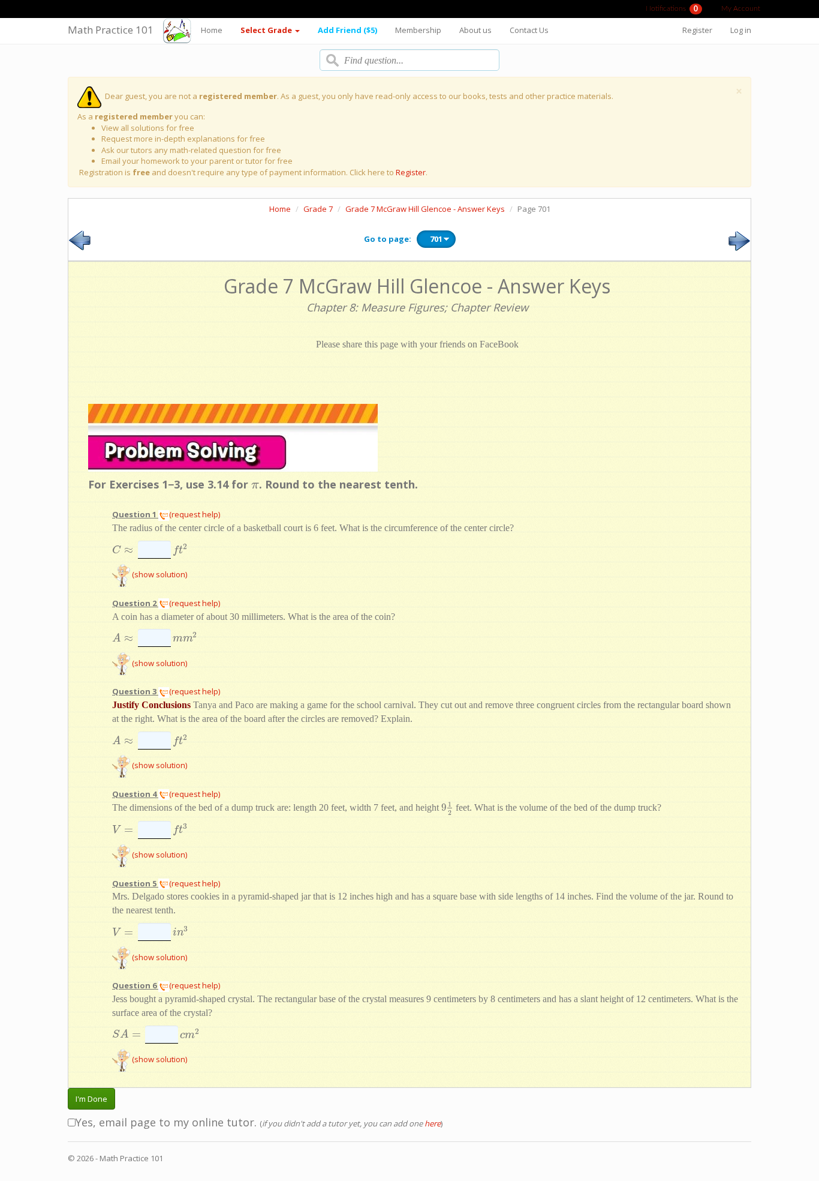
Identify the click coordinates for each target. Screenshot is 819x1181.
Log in (740, 30)
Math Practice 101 (110, 30)
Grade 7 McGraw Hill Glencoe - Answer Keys (425, 208)
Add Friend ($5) (347, 30)
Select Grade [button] (267, 30)
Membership (418, 30)
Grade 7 (318, 208)
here (432, 1123)
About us (475, 30)
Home (211, 30)
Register (697, 30)
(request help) (194, 514)
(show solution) (158, 574)
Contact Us (529, 30)
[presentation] (255, 484)
